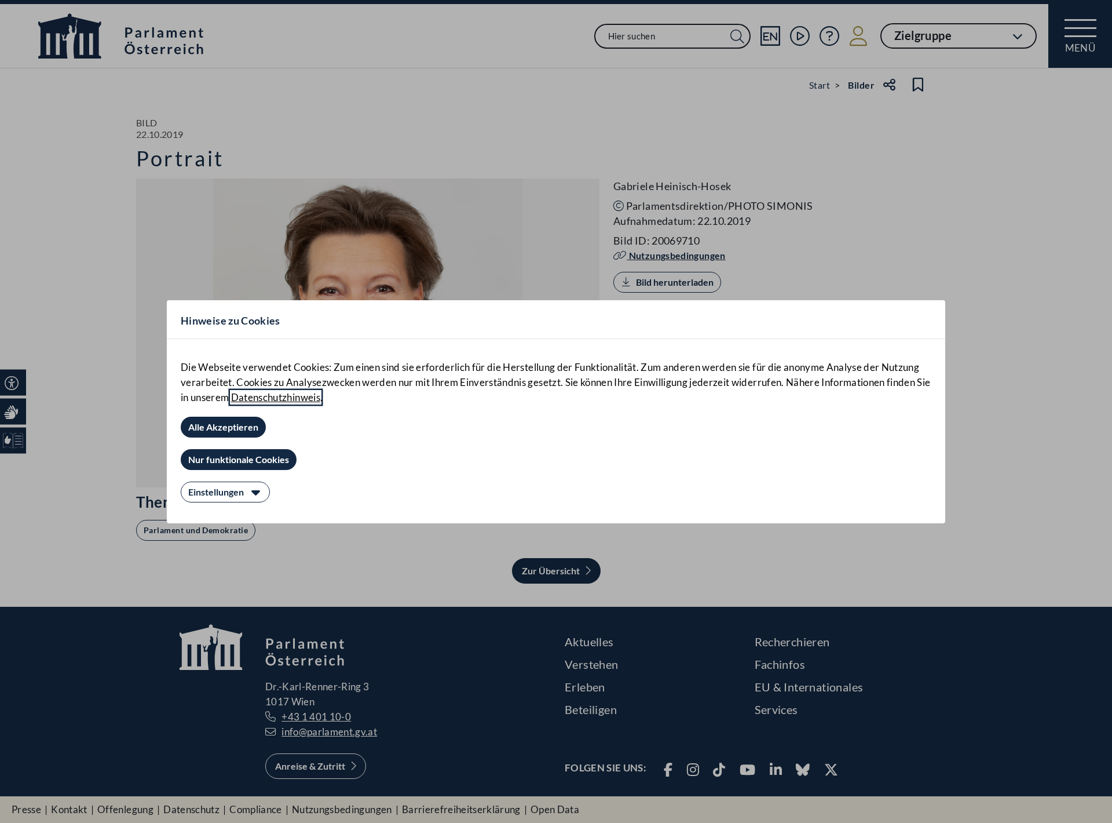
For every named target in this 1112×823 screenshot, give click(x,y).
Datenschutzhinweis (275, 397)
